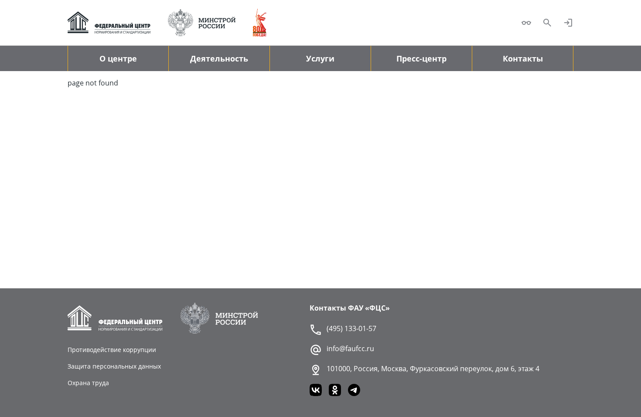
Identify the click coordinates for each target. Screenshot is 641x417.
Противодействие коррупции (112, 349)
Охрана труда (88, 383)
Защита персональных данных (114, 366)
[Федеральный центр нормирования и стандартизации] (109, 23)
